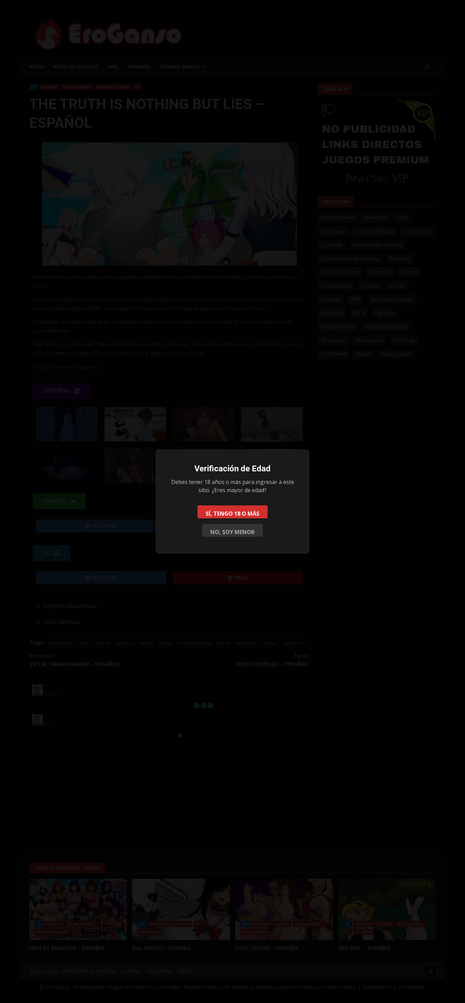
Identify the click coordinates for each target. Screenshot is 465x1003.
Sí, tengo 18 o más (232, 513)
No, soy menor (232, 532)
